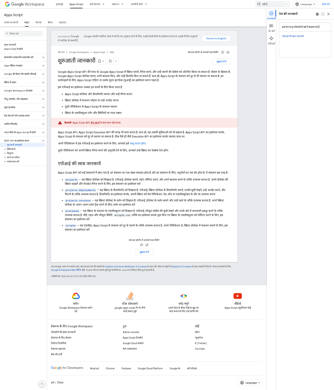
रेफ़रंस (38, 22)
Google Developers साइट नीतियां (66, 270)
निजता (60, 382)
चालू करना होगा (138, 143)
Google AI (175, 368)
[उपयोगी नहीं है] (227, 52)
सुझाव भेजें (221, 61)
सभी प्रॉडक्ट (95, 4)
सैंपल (50, 22)
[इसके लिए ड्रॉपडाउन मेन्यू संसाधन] (123, 4)
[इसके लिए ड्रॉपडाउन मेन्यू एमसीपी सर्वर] (147, 4)
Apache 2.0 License (182, 266)
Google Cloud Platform (150, 368)
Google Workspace (79, 52)
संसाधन (115, 4)
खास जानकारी (11, 22)
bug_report (317, 14)
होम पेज (61, 52)
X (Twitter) (201, 343)
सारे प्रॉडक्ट (192, 368)
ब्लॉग (197, 332)
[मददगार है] (222, 52)
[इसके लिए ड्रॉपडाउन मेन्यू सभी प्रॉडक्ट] (104, 4)
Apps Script (76, 4)
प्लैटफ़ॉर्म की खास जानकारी (63, 332)
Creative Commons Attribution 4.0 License (126, 266)
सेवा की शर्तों (56, 354)
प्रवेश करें (326, 4)
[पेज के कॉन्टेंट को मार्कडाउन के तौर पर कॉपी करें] (110, 61)
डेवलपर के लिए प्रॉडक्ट (61, 337)
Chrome (110, 368)
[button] (20, 57)
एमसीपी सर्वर (137, 4)
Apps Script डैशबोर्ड (133, 337)
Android (94, 368)
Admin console (131, 332)
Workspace (34, 4)
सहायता (62, 22)
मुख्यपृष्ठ (59, 4)
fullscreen (323, 14)
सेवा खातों (95, 122)
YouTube (200, 348)
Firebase (126, 368)
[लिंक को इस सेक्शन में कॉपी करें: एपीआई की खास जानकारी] (104, 164)
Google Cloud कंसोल (133, 343)
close (328, 14)
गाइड (26, 22)
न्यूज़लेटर (199, 337)
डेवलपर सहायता (58, 348)
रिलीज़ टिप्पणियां (58, 343)
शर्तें (52, 382)
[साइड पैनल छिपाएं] (41, 383)
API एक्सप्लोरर (130, 348)
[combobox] (272, 4)
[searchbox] (23, 33)
